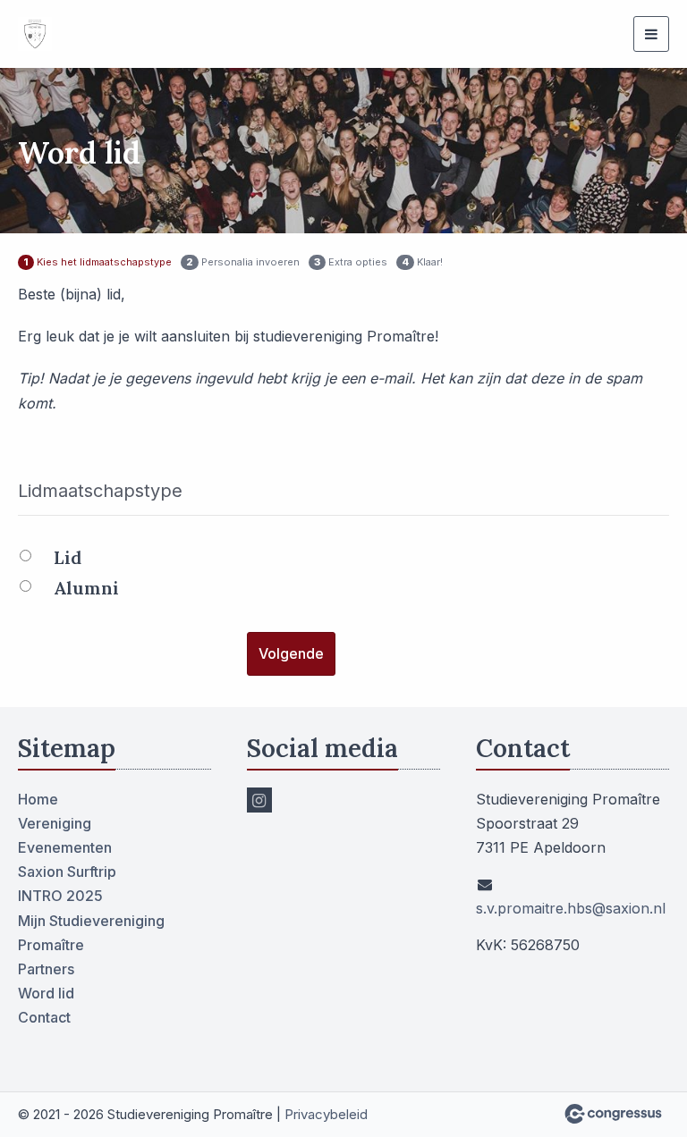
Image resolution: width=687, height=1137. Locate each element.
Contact (44, 1017)
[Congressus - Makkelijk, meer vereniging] (613, 1114)
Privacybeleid (326, 1114)
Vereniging (54, 823)
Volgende (291, 653)
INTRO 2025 (60, 896)
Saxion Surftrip (67, 871)
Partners (46, 969)
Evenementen (65, 847)
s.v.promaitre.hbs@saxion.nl (571, 908)
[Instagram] (259, 800)
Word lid (46, 993)
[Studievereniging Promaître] (74, 34)
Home (38, 799)
